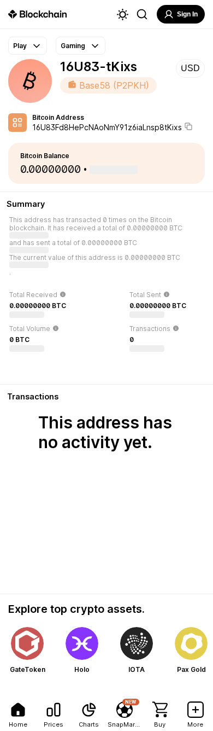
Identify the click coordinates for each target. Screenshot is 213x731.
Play (20, 46)
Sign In (187, 14)
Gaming (73, 46)
